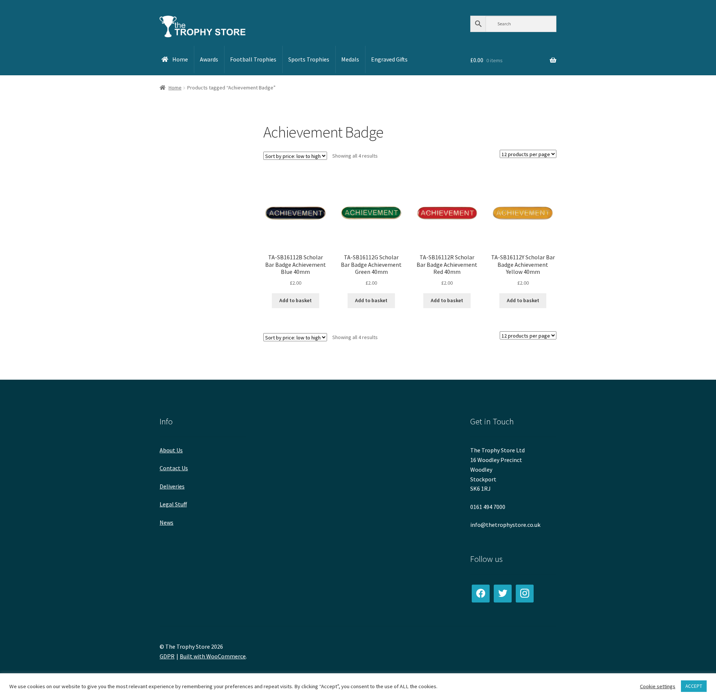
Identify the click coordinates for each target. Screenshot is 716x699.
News (166, 522)
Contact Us (174, 468)
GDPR (167, 656)
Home (175, 87)
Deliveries (172, 486)
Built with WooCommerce (213, 656)
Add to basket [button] (295, 300)
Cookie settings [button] (657, 686)
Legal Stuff (173, 504)
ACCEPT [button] (693, 686)
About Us (171, 450)
